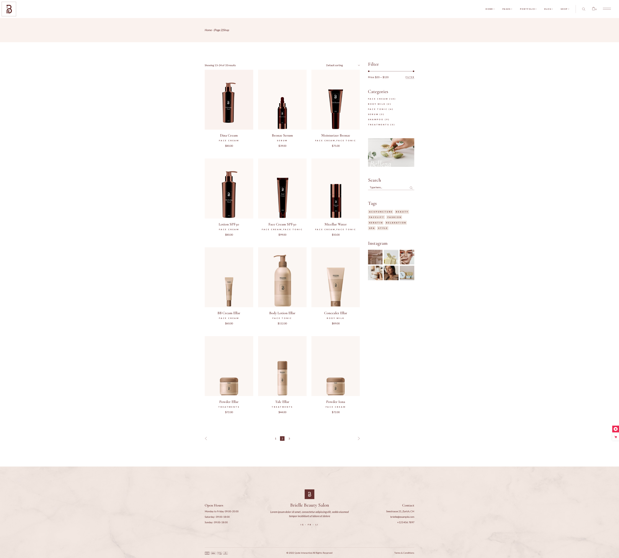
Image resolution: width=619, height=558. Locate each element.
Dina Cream (229, 135)
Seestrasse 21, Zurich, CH (400, 511)
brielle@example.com (402, 516)
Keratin (376, 222)
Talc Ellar (282, 402)
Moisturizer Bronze (335, 135)
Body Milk (335, 318)
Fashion (395, 217)
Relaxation (396, 222)
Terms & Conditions (404, 552)
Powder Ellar (229, 402)
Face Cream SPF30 (282, 224)
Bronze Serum (282, 135)
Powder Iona (335, 402)
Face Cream (229, 140)
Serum (282, 140)
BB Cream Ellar (228, 313)
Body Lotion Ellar (282, 313)
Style (383, 228)
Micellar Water (335, 224)
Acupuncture (381, 211)
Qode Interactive (303, 552)
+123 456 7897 (405, 522)
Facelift (376, 217)
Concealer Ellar (335, 313)
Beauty (402, 211)
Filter (410, 77)
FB (310, 524)
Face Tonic (346, 140)
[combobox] (342, 65)
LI (317, 524)
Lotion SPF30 (229, 224)
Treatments (229, 407)
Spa (372, 228)
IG (302, 524)
